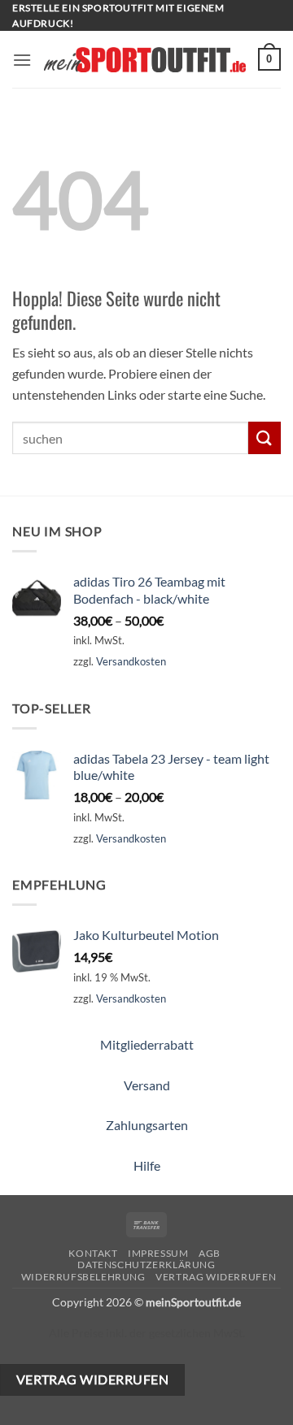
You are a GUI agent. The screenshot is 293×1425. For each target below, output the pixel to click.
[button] (22, 60)
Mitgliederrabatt (147, 1044)
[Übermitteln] (264, 437)
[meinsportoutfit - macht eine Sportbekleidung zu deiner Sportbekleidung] (145, 59)
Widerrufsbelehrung (83, 1277)
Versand (147, 1085)
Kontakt (92, 1253)
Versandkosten (131, 661)
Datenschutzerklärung (146, 1264)
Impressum (158, 1253)
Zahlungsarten (147, 1125)
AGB (210, 1253)
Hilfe (146, 1165)
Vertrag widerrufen (215, 1277)
